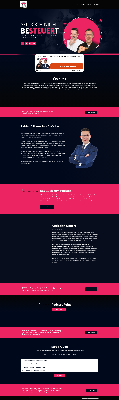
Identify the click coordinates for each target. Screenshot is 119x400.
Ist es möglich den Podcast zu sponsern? (34, 371)
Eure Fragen (95, 4)
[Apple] (26, 43)
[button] (85, 4)
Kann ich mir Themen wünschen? (32, 364)
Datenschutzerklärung (93, 398)
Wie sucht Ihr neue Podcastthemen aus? (34, 367)
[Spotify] (30, 43)
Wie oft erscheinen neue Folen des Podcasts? (35, 361)
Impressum (84, 398)
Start (77, 4)
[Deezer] (22, 43)
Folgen (89, 4)
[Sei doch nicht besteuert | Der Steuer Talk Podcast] (23, 4)
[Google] (34, 43)
